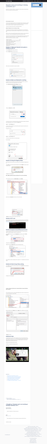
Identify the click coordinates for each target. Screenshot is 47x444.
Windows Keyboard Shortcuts (33, 441)
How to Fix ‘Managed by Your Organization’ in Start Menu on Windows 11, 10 (33, 436)
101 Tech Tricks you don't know (33, 438)
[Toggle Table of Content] (19, 39)
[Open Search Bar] (40, 1)
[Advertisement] (17, 15)
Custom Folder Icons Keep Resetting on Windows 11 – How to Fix (33, 427)
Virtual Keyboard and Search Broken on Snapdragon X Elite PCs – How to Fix (33, 429)
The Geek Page (9, 1)
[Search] (40, 5)
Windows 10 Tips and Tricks (33, 440)
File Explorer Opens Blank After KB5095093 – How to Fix (33, 435)
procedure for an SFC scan (9, 221)
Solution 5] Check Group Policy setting (10, 44)
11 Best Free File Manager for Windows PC (11, 398)
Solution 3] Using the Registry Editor (10, 42)
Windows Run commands (33, 439)
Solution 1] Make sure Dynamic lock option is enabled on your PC (13, 40)
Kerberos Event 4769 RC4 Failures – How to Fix (33, 426)
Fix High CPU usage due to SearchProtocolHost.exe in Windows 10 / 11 (14, 399)
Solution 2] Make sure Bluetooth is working (10, 41)
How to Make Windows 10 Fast (33, 442)
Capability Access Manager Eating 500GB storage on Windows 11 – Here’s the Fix (33, 428)
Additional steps (8, 45)
